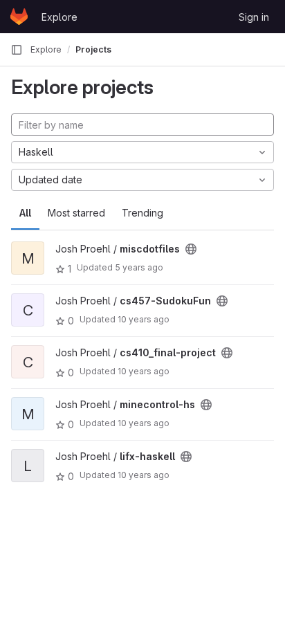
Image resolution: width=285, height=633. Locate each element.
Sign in (254, 17)
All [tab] (25, 213)
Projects (93, 49)
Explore (59, 17)
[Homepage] (19, 17)
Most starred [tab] (76, 213)
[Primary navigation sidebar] (17, 50)
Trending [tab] (142, 213)
